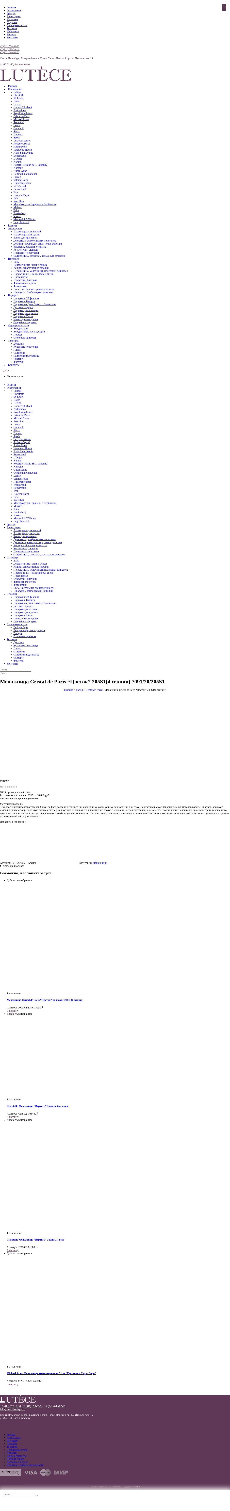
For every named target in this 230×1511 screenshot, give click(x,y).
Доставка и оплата (13, 865)
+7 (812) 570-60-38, (10, 46)
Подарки (12, 22)
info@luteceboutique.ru (12, 1409)
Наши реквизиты (16, 1455)
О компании (14, 10)
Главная (11, 7)
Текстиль (12, 28)
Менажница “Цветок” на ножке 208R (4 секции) (45, 1000)
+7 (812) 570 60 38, (10, 1406)
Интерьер (12, 19)
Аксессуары (14, 16)
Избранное (13, 31)
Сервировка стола (17, 25)
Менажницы (100, 862)
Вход (3, 43)
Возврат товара (15, 1458)
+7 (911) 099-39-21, (10, 49)
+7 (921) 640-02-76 (9, 52)
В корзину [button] (13, 1010)
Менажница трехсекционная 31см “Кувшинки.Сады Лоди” (51, 1373)
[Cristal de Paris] (58, 862)
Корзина (11, 34)
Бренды (11, 13)
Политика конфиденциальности (25, 1465)
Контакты (12, 37)
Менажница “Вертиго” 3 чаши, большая (37, 1106)
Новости (12, 1452)
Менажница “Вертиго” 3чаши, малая (35, 1239)
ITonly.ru (136, 1487)
